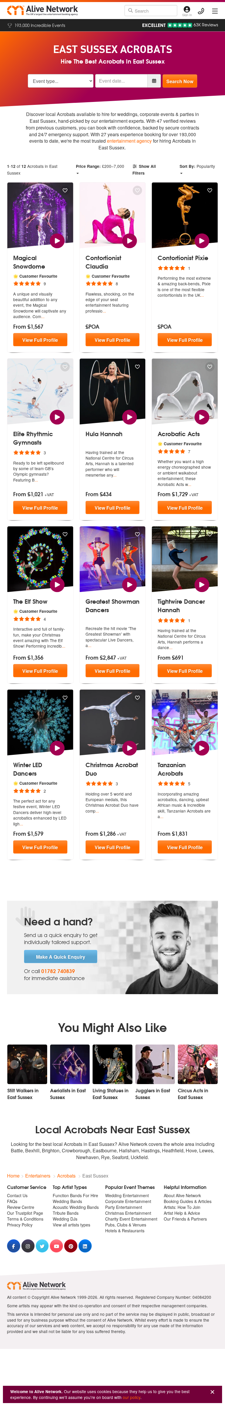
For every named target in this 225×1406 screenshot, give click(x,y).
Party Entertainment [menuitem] (123, 1207)
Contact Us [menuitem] (17, 1195)
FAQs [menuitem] (12, 1201)
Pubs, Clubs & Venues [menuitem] (125, 1225)
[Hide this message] (212, 1392)
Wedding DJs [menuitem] (65, 1219)
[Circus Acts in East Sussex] (198, 1064)
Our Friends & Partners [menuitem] (185, 1219)
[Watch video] (57, 240)
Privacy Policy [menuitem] (20, 1225)
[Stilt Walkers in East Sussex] (27, 1064)
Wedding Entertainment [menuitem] (127, 1195)
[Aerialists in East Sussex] (70, 1064)
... (43, 316)
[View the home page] (42, 11)
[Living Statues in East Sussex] (112, 1064)
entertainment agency (129, 140)
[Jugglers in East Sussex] (155, 1064)
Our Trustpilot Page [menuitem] (25, 1213)
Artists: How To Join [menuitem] (182, 1207)
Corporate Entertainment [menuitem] (128, 1201)
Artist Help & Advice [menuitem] (182, 1213)
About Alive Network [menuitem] (182, 1195)
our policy (131, 1397)
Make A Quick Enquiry (60, 956)
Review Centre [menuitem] (20, 1207)
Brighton (50, 1150)
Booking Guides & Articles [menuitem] (188, 1201)
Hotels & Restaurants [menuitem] (124, 1230)
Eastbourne (105, 1150)
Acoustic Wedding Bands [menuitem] (76, 1207)
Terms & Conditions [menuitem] (25, 1219)
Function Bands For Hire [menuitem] (75, 1195)
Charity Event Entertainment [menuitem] (131, 1219)
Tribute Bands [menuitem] (66, 1213)
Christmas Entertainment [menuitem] (128, 1213)
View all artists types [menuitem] (71, 1225)
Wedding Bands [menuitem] (67, 1201)
